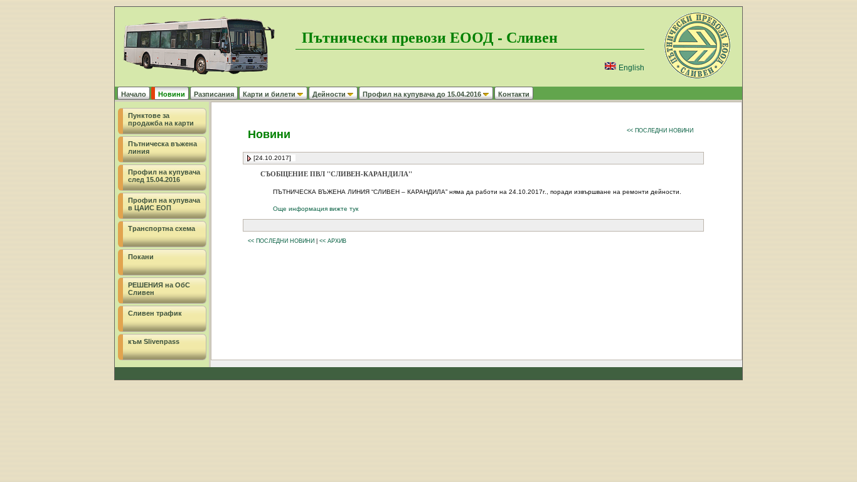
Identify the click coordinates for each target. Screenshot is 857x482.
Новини (171, 94)
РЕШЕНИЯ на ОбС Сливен (159, 288)
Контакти (514, 94)
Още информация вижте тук (315, 208)
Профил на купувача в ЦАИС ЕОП (164, 204)
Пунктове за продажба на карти (161, 119)
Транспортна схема (161, 228)
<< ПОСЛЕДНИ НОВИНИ (660, 130)
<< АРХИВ (332, 241)
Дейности (329, 94)
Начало (133, 94)
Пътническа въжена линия (162, 147)
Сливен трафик (155, 313)
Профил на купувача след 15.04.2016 (164, 175)
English (630, 67)
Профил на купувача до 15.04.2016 (422, 94)
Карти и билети (269, 94)
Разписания (214, 94)
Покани (141, 256)
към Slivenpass (153, 341)
